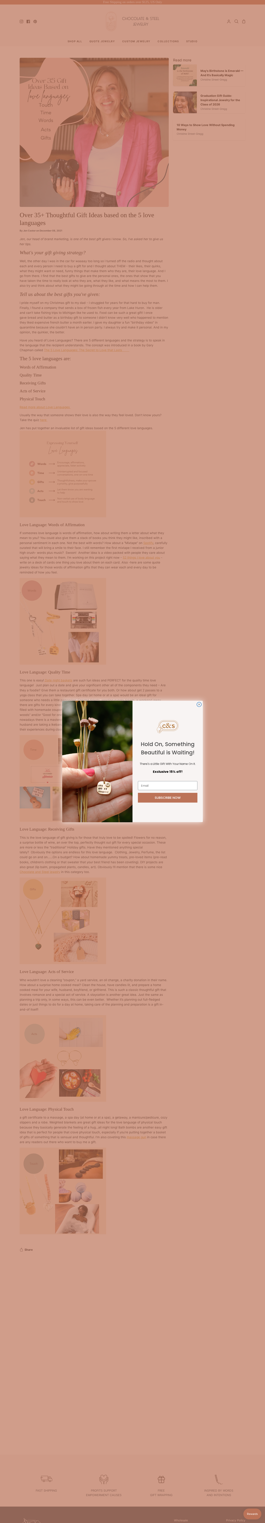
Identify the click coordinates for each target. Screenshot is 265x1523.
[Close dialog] (199, 704)
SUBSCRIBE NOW (168, 798)
